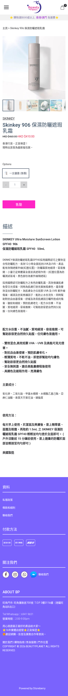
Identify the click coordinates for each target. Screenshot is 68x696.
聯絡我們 (8, 515)
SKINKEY (9, 118)
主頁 (5, 28)
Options (7, 164)
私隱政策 (8, 499)
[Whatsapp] (24, 574)
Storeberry (39, 688)
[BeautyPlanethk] (34, 7)
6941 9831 (27, 614)
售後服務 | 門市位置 (37, 642)
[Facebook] (6, 574)
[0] (62, 7)
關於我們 (8, 642)
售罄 (19, 205)
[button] (62, 39)
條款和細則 (9, 507)
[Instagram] (15, 574)
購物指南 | (20, 642)
